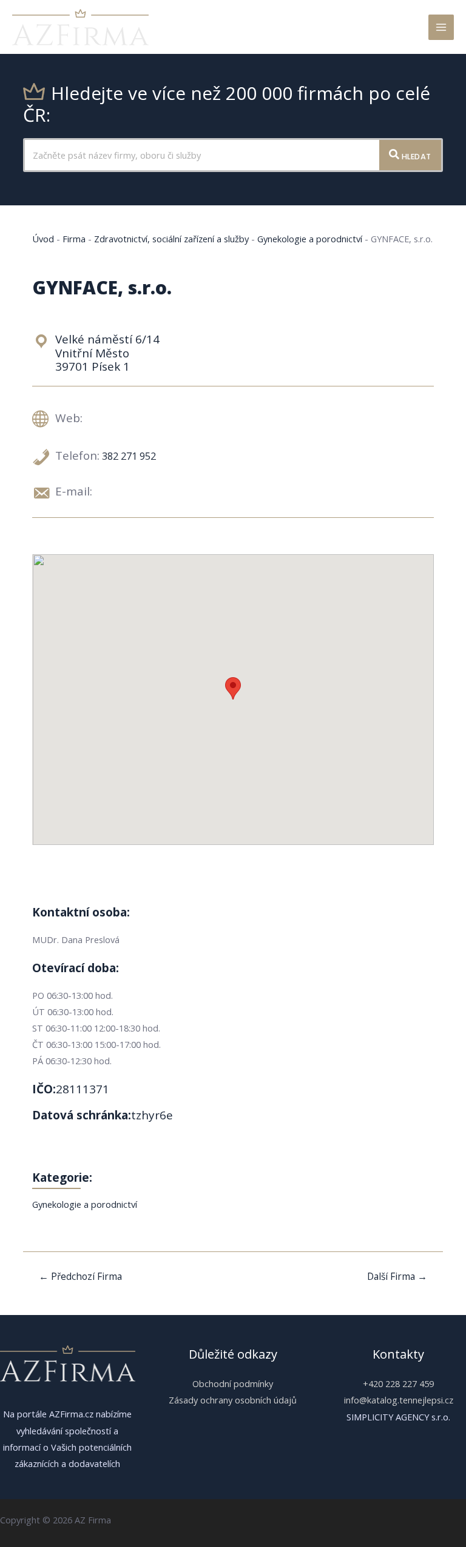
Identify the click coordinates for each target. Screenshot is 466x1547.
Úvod (43, 239)
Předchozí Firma (80, 1276)
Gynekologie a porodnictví (309, 239)
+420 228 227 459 (398, 1383)
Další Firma (397, 1276)
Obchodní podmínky (232, 1383)
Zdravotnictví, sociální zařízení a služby (171, 239)
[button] (233, 688)
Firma (74, 239)
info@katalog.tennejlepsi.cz (398, 1400)
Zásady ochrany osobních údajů (233, 1400)
